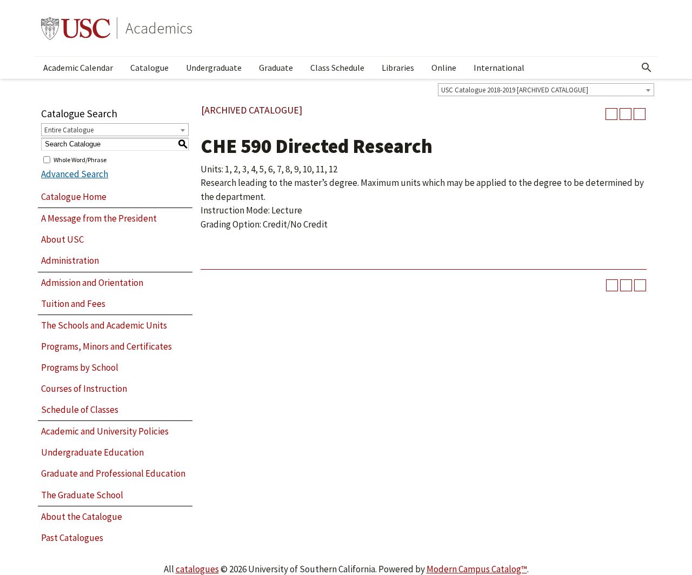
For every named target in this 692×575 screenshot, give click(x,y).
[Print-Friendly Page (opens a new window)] (625, 114)
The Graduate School (82, 495)
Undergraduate (214, 67)
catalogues (197, 569)
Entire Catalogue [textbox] (69, 130)
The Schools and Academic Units (104, 325)
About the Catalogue (81, 517)
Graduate (276, 67)
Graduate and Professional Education (113, 473)
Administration (70, 260)
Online (443, 67)
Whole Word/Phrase (80, 159)
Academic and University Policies (105, 431)
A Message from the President (99, 218)
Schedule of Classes (79, 410)
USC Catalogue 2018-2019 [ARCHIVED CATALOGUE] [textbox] (514, 90)
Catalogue (149, 67)
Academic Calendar (78, 67)
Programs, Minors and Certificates (106, 346)
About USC (62, 239)
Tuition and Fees (73, 304)
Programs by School (79, 367)
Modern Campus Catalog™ (477, 569)
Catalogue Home (74, 197)
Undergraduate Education (92, 452)
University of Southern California (75, 28)
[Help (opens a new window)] (640, 114)
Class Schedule (337, 67)
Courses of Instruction (84, 389)
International (499, 67)
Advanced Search (74, 174)
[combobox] (546, 89)
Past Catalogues (72, 538)
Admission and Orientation (92, 283)
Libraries (398, 67)
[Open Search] (646, 67)
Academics (158, 28)
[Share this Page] (611, 114)
